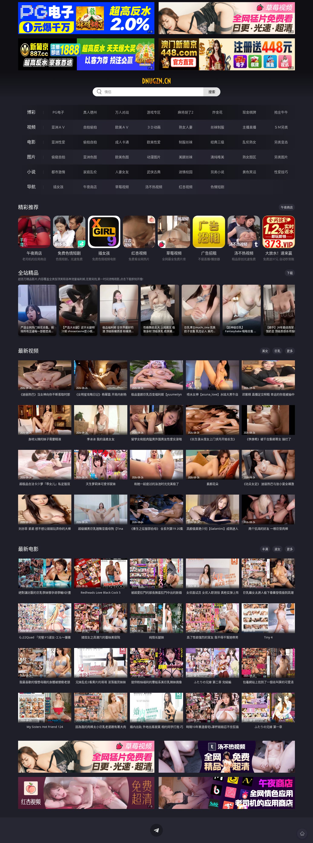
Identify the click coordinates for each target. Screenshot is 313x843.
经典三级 (217, 142)
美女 (265, 351)
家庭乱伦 (90, 172)
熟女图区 (249, 157)
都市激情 (58, 172)
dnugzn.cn (156, 81)
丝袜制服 (217, 127)
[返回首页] (302, 834)
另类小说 (217, 172)
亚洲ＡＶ (58, 127)
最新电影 (28, 548)
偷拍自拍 (90, 142)
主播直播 (249, 127)
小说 (31, 172)
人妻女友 (122, 172)
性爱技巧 (281, 172)
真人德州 (90, 112)
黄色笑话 (249, 172)
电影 (31, 142)
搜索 (211, 91)
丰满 (265, 549)
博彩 (31, 112)
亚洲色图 (90, 157)
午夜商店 (90, 187)
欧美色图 (122, 157)
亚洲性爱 (58, 142)
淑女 (277, 549)
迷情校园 (185, 172)
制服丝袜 (185, 142)
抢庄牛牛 (281, 112)
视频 (31, 127)
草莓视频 (122, 187)
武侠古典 (154, 172)
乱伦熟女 (249, 142)
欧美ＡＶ (122, 127)
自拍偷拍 (90, 127)
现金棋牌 (249, 112)
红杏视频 (185, 187)
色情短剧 (217, 187)
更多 (290, 351)
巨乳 (277, 351)
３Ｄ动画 (154, 127)
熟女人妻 (185, 127)
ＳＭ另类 (281, 127)
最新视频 (28, 350)
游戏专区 (154, 112)
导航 (31, 187)
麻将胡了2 (185, 112)
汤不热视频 (153, 187)
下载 (290, 273)
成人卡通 (122, 142)
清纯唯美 (217, 157)
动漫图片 (154, 157)
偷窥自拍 (58, 157)
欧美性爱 (154, 142)
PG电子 (58, 112)
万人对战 (122, 112)
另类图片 (281, 157)
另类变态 (281, 142)
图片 (31, 157)
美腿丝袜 (185, 157)
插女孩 (58, 187)
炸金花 (217, 112)
